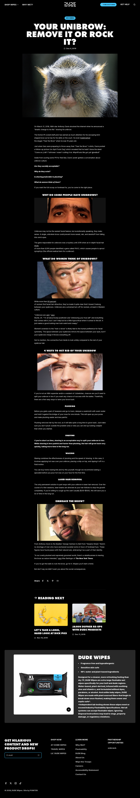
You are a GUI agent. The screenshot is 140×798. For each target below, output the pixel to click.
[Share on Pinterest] (53, 581)
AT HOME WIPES (58, 745)
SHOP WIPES (10, 5)
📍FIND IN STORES (108, 4)
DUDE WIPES (94, 657)
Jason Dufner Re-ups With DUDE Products (87, 628)
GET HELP (125, 4)
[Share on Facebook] (43, 581)
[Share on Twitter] (48, 581)
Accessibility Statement (87, 770)
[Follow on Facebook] (6, 783)
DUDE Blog (80, 753)
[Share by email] (58, 581)
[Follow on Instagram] (15, 783)
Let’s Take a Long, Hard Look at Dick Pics (50, 631)
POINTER (34, 790)
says (60, 558)
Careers (79, 766)
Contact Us (80, 774)
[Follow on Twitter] (10, 783)
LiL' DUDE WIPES (58, 753)
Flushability (81, 749)
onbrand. (112, 748)
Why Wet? (80, 745)
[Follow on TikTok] (20, 783)
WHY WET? (27, 5)
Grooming (70, 18)
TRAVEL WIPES (58, 749)
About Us (79, 757)
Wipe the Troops (83, 762)
